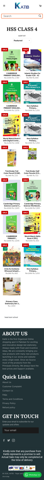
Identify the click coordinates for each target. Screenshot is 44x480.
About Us (6, 382)
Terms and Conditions (12, 399)
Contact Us (7, 390)
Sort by (22, 36)
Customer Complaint (12, 386)
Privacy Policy (9, 403)
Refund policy (8, 407)
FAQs (4, 395)
